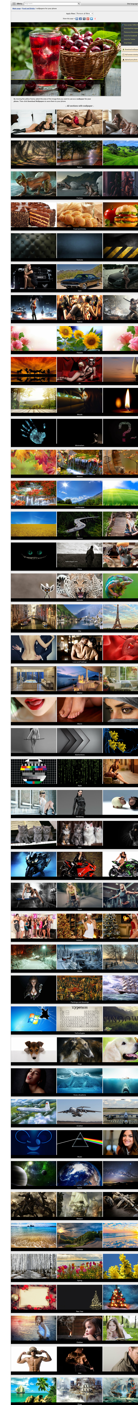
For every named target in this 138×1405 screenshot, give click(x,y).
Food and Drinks (28, 8)
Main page (17, 8)
